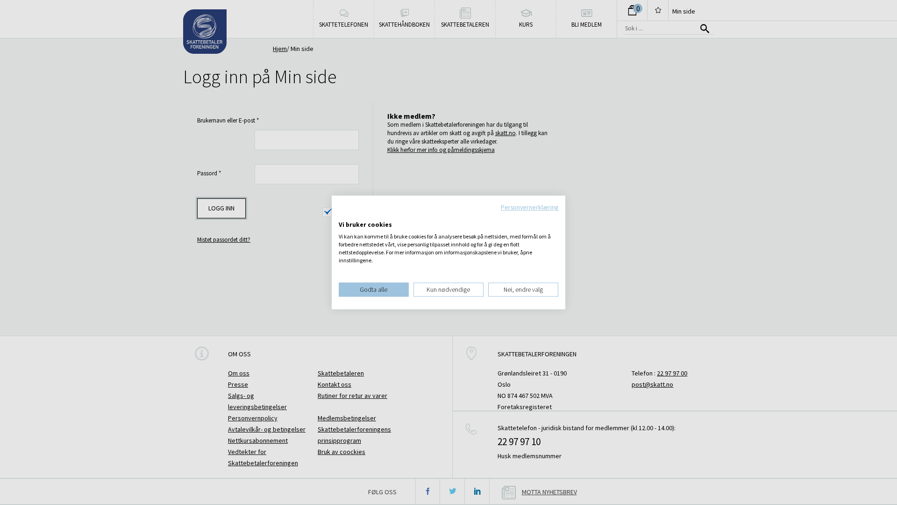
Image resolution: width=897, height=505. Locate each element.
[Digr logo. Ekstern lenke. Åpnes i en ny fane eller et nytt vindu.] (345, 215)
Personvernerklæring (529, 207)
